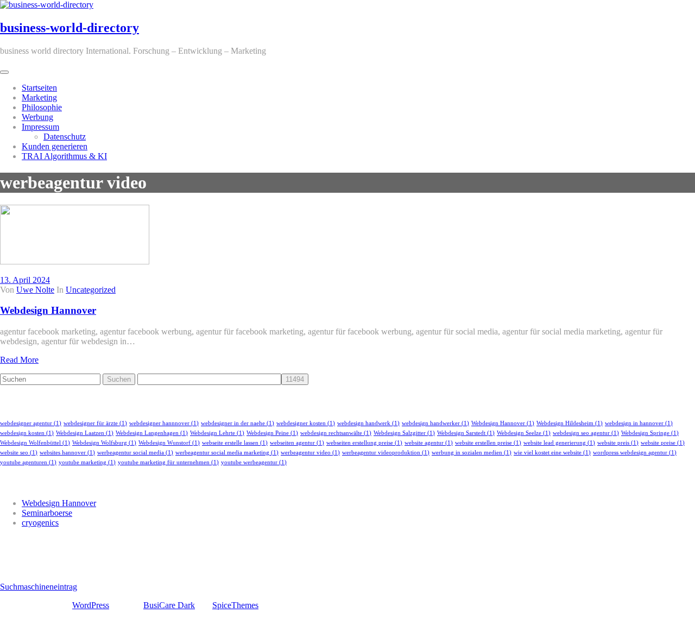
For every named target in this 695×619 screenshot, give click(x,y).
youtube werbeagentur (254, 462)
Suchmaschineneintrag (38, 586)
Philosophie (42, 107)
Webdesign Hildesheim (569, 423)
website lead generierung (559, 443)
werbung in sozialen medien (471, 453)
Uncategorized (91, 289)
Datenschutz (64, 136)
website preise (663, 443)
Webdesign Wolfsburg (104, 443)
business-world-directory (69, 28)
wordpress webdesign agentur (635, 453)
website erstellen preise (488, 443)
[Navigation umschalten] (4, 72)
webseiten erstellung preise (364, 443)
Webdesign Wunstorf (169, 443)
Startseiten (39, 87)
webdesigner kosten (305, 423)
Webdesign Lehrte (217, 433)
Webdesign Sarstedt (466, 433)
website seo (18, 453)
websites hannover (67, 453)
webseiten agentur (297, 443)
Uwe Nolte (35, 289)
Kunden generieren (54, 146)
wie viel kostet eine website (552, 453)
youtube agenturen (28, 462)
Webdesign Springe (650, 433)
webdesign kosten (27, 433)
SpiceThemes (235, 605)
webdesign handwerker (435, 423)
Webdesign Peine (272, 433)
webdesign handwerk (368, 423)
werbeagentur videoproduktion (385, 453)
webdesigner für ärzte (95, 423)
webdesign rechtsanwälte (335, 433)
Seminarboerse (47, 512)
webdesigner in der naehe (237, 423)
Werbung (37, 117)
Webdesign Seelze (524, 433)
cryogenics (40, 522)
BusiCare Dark (169, 605)
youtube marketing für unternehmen (168, 462)
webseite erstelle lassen (235, 443)
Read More (19, 359)
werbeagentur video (310, 453)
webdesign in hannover (639, 423)
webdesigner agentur (30, 423)
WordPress (90, 605)
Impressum (40, 126)
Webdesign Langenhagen (152, 433)
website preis (618, 443)
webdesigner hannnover (164, 423)
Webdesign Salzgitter (404, 433)
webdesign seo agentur (586, 433)
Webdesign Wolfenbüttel (35, 443)
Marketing (39, 97)
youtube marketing (87, 462)
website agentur (429, 443)
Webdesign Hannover (48, 310)
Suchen (119, 379)
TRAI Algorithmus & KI (64, 156)
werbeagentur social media (135, 453)
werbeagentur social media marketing (227, 453)
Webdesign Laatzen (84, 433)
